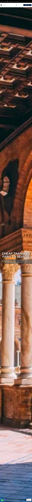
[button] (16, 5)
